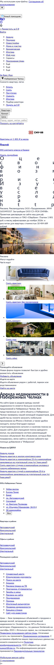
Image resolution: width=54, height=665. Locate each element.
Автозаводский (7, 527)
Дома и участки (13, 46)
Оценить (10, 95)
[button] (27, 147)
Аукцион (10, 582)
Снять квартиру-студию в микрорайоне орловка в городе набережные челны (24, 467)
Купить (9, 86)
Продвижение (13, 597)
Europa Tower (12, 492)
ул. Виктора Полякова (16, 504)
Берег (9, 495)
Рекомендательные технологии (29, 651)
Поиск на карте (13, 579)
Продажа (10, 40)
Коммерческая (13, 49)
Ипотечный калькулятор (18, 603)
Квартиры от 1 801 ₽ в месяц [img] (14, 139)
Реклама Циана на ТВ (16, 585)
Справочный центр (15, 573)
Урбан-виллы (12, 489)
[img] (36, 139)
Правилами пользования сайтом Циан (18, 633)
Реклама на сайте (14, 594)
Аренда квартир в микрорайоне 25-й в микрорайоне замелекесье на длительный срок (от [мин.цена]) (25, 461)
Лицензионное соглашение (36, 636)
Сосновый (11, 501)
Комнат (4, 113)
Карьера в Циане (14, 609)
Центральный (6, 533)
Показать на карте (9, 123)
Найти (21, 123)
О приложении (7, 660)
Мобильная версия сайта (12, 657)
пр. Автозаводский (15, 498)
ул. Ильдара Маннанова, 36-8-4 (21, 507)
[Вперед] (2, 364)
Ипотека (10, 52)
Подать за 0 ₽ (13, 104)
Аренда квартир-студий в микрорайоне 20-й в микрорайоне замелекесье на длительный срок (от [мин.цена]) (25, 474)
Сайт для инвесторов (16, 612)
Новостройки (12, 43)
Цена (3, 116)
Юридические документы (18, 576)
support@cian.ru (7, 648)
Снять (9, 89)
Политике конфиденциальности (16, 643)
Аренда (9, 37)
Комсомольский (8, 530)
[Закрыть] (2, 7)
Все (9, 513)
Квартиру (5, 110)
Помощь (10, 600)
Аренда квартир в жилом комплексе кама (20, 456)
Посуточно (11, 92)
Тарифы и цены (13, 591)
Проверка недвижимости (18, 606)
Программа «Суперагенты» (19, 588)
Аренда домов (7, 453)
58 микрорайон (13, 510)
